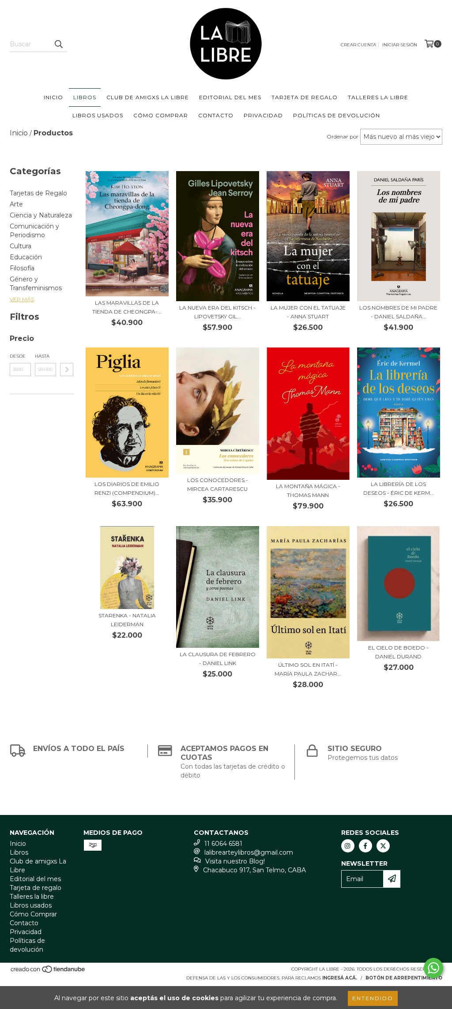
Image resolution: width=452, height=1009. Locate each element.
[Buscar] (58, 44)
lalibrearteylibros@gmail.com (248, 852)
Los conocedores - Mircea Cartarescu (217, 484)
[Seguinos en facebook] (365, 845)
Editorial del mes (230, 97)
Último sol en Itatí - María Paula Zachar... (308, 669)
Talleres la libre (378, 97)
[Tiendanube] (48, 972)
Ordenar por (342, 136)
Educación (26, 257)
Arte (16, 204)
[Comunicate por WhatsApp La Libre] (433, 968)
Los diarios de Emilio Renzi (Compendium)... (126, 488)
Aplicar (66, 369)
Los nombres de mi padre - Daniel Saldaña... (398, 312)
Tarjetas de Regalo (38, 193)
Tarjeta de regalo (304, 97)
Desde (18, 356)
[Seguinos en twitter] (383, 845)
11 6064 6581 (223, 844)
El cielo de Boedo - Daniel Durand (398, 652)
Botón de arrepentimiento (403, 978)
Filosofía (22, 268)
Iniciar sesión (399, 45)
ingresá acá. (339, 978)
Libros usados (97, 115)
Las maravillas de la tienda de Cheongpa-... (127, 307)
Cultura (20, 246)
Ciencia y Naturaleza (41, 215)
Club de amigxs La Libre (147, 97)
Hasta (42, 356)
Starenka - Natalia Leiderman (127, 620)
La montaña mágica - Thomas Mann (308, 490)
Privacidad (263, 115)
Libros (84, 97)
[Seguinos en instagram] (347, 845)
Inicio (53, 97)
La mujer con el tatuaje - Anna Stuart (308, 312)
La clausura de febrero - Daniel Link (218, 658)
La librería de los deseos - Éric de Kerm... (398, 488)
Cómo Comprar (160, 115)
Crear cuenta (358, 45)
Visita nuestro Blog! (235, 861)
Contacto (216, 115)
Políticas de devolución (336, 115)
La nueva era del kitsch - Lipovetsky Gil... (217, 312)
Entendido (372, 998)
